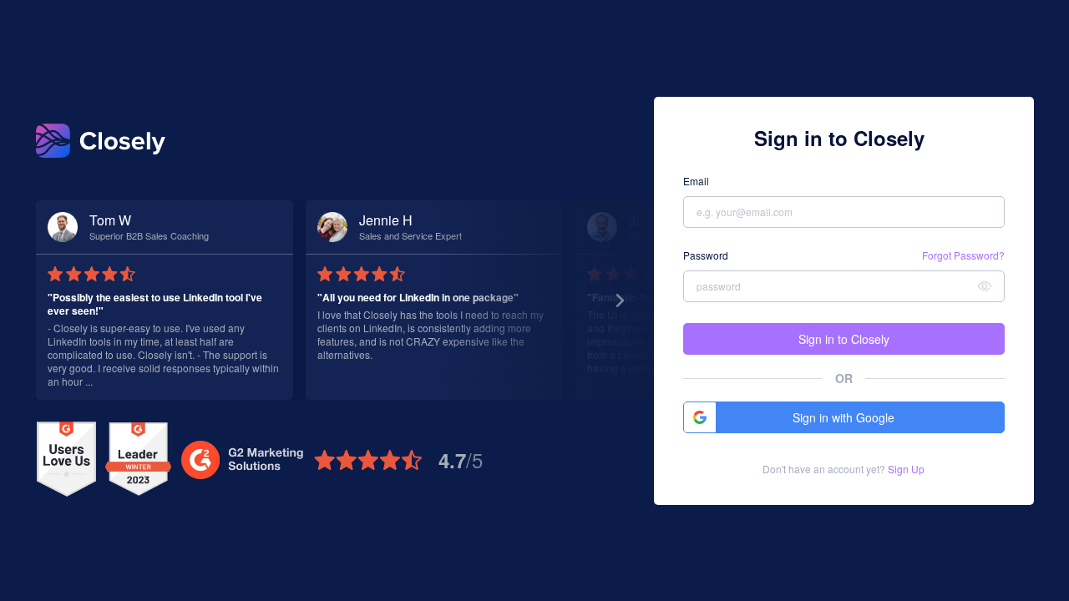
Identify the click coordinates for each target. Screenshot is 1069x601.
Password (705, 255)
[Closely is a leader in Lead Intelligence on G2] (138, 459)
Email (696, 181)
